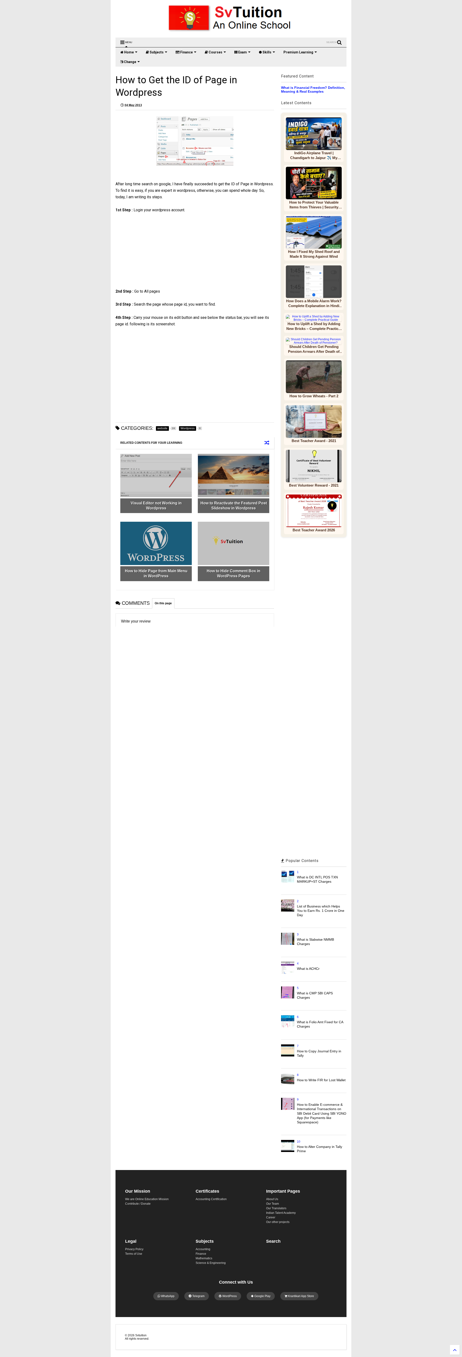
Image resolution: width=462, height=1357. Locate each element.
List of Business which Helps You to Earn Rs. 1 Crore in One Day (320, 910)
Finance (186, 52)
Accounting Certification (211, 1199)
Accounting (203, 1249)
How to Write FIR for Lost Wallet (321, 1080)
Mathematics (204, 1258)
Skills (266, 52)
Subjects (156, 52)
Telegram (198, 1296)
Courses (215, 52)
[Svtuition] (231, 31)
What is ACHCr (308, 969)
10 (298, 1141)
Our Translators (276, 1208)
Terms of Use (133, 1253)
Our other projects (277, 1222)
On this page (163, 603)
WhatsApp (167, 1296)
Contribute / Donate (138, 1203)
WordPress (229, 1296)
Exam (242, 52)
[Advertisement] (158, 255)
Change (129, 62)
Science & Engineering (211, 1263)
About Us (272, 1199)
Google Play (262, 1296)
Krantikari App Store (300, 1296)
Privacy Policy (134, 1249)
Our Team (272, 1203)
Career (270, 1217)
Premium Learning (298, 52)
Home (128, 52)
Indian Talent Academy (281, 1213)
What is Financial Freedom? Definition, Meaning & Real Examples (313, 89)
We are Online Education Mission (147, 1199)
